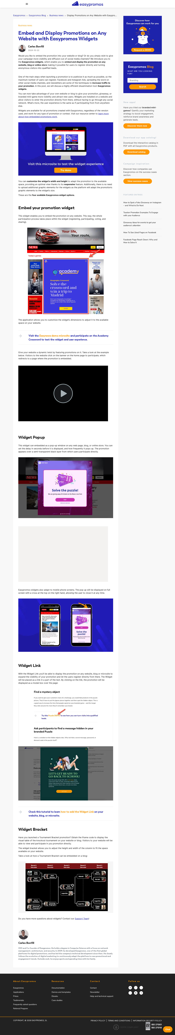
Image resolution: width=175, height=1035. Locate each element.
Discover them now (137, 125)
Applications (18, 992)
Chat (167, 1029)
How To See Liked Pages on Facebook (139, 232)
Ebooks (55, 996)
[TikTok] (130, 993)
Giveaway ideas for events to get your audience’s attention (139, 224)
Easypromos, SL (39, 1020)
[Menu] (27, 4)
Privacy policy (98, 1021)
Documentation (58, 988)
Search (142, 86)
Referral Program (20, 1008)
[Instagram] (130, 987)
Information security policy (147, 1021)
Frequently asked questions (25, 1004)
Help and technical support (101, 996)
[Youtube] (141, 993)
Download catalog (136, 152)
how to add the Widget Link (77, 811)
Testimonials (18, 1000)
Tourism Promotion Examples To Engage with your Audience (140, 214)
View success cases (137, 181)
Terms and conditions (119, 1021)
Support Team (82, 918)
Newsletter (95, 992)
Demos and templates (61, 992)
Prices (15, 996)
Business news (25, 25)
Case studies (57, 1000)
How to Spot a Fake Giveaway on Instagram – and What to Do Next (142, 204)
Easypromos (18, 988)
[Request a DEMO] (142, 35)
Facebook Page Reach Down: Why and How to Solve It (140, 241)
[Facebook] (135, 987)
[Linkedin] (135, 993)
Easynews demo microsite (54, 335)
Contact (93, 988)
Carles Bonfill (26, 943)
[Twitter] (141, 987)
